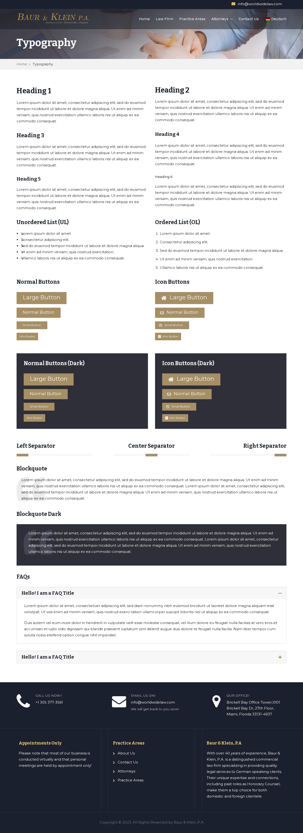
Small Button (32, 325)
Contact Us (249, 19)
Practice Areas (192, 19)
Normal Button (38, 312)
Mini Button (27, 336)
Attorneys (219, 19)
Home (144, 19)
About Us (126, 753)
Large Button (41, 297)
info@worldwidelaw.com (260, 4)
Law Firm (164, 19)
